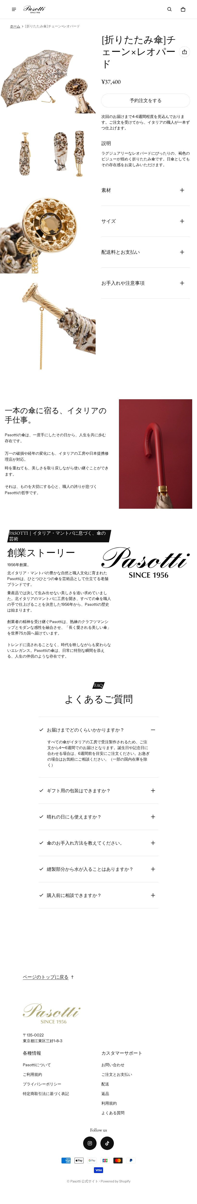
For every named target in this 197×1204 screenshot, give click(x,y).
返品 (105, 1093)
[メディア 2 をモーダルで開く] (48, 81)
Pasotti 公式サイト (84, 1181)
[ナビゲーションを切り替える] (14, 9)
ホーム (15, 26)
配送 (105, 1084)
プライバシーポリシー (42, 1084)
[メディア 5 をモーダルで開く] (48, 225)
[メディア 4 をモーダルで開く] (72, 153)
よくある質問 (112, 1112)
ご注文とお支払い (116, 1074)
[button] (169, 9)
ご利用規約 (32, 1074)
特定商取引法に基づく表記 (46, 1093)
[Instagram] (90, 1143)
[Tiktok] (107, 1143)
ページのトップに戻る (45, 977)
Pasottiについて (37, 1064)
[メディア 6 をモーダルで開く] (48, 321)
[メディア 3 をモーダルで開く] (24, 153)
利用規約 (109, 1103)
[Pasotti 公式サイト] (34, 9)
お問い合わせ (112, 1064)
